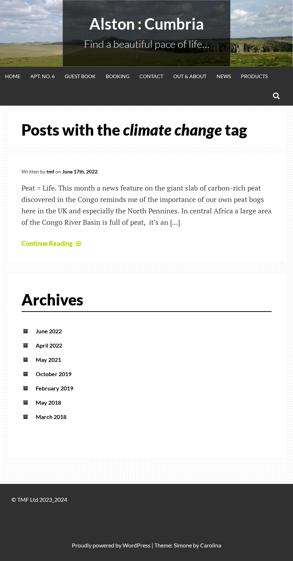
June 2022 (49, 331)
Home (12, 76)
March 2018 (51, 416)
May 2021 (48, 359)
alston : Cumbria (146, 24)
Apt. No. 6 (42, 76)
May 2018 (48, 402)
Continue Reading (47, 243)
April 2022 (49, 345)
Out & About (190, 76)
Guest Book (80, 76)
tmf (50, 171)
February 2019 (54, 388)
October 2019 (53, 373)
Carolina (210, 545)
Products (254, 76)
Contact (151, 76)
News (224, 76)
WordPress (136, 545)
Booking (117, 76)
